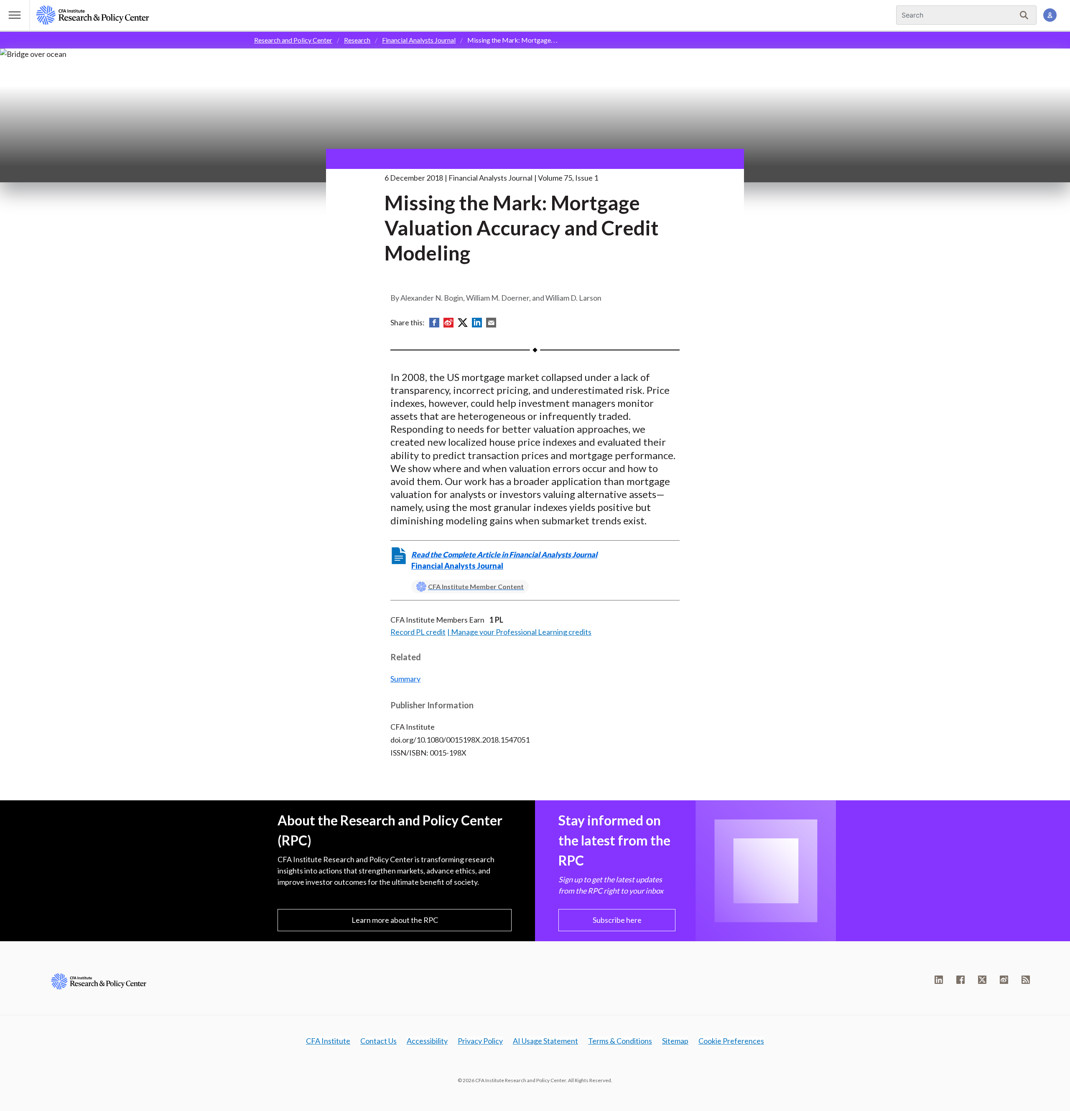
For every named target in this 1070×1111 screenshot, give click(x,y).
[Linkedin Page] (939, 980)
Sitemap (675, 1040)
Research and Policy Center (293, 40)
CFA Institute (328, 1040)
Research (357, 40)
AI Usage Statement (545, 1040)
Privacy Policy (480, 1040)
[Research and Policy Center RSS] (1026, 980)
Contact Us (378, 1040)
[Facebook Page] (960, 980)
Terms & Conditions (620, 1040)
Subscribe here (617, 920)
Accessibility (427, 1040)
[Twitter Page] (982, 980)
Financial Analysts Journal (419, 40)
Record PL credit (418, 631)
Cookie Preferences (731, 1040)
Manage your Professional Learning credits (521, 631)
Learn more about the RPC (395, 920)
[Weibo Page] (1004, 980)
